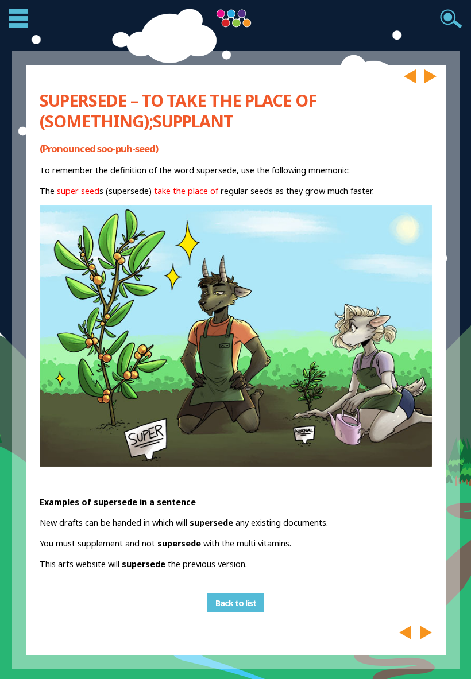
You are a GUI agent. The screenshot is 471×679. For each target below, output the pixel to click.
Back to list (235, 602)
